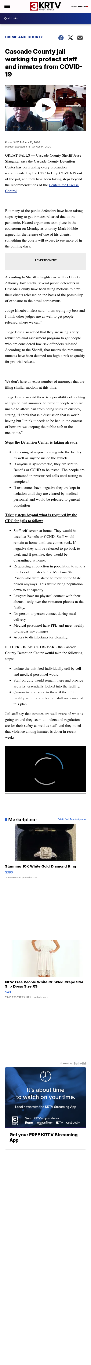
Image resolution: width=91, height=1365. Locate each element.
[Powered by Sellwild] (80, 1063)
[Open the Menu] (7, 6)
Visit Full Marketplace (72, 819)
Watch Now (78, 6)
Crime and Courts (24, 37)
